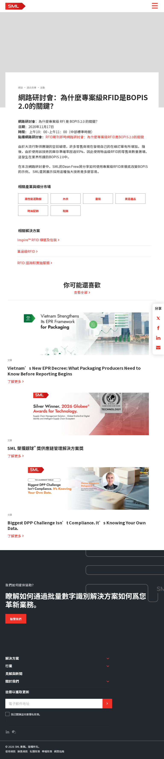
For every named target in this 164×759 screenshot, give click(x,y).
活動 (42, 87)
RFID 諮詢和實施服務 (33, 262)
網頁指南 (59, 751)
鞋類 (65, 211)
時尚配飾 (33, 211)
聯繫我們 (16, 619)
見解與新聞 (13, 673)
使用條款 (10, 751)
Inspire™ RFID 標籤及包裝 (37, 239)
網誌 (20, 87)
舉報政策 (47, 751)
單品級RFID (26, 251)
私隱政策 (35, 751)
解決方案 (12, 658)
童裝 (98, 199)
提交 (107, 703)
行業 (8, 665)
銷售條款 (23, 751)
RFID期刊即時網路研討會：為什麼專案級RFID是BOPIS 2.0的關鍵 (94, 136)
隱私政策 (34, 714)
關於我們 (12, 681)
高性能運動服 (33, 199)
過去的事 (32, 87)
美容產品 (130, 199)
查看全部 (81, 292)
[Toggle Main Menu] (155, 6)
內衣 (65, 199)
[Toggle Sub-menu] (108, 658)
